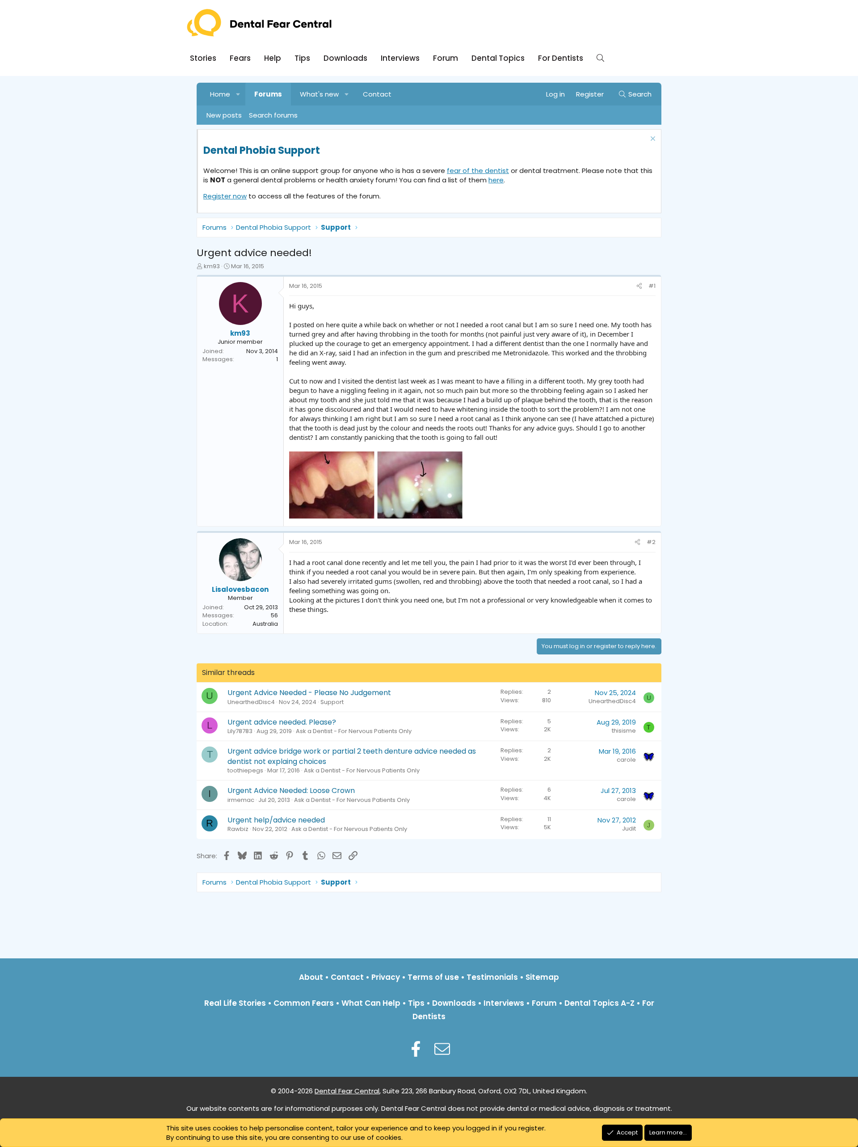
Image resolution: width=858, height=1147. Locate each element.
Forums (268, 94)
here (496, 180)
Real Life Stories (235, 1003)
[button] (238, 94)
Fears (240, 58)
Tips (302, 58)
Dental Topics (498, 58)
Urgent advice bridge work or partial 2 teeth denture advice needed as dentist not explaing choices (351, 756)
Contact (377, 94)
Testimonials (492, 977)
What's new (319, 94)
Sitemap (542, 977)
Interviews (400, 58)
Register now (225, 196)
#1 (652, 286)
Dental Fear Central (347, 1091)
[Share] (639, 286)
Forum (445, 58)
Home (220, 94)
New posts (224, 115)
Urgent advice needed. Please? (281, 722)
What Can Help (370, 1003)
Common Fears (303, 1003)
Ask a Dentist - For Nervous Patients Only (354, 731)
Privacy (385, 977)
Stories (203, 58)
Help (272, 58)
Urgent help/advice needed (276, 820)
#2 (651, 542)
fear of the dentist (478, 170)
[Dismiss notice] (652, 139)
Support (332, 702)
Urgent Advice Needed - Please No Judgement (309, 692)
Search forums (273, 115)
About (311, 977)
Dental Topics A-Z (599, 1003)
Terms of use (433, 977)
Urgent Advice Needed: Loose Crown (291, 790)
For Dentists (560, 58)
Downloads (345, 58)
